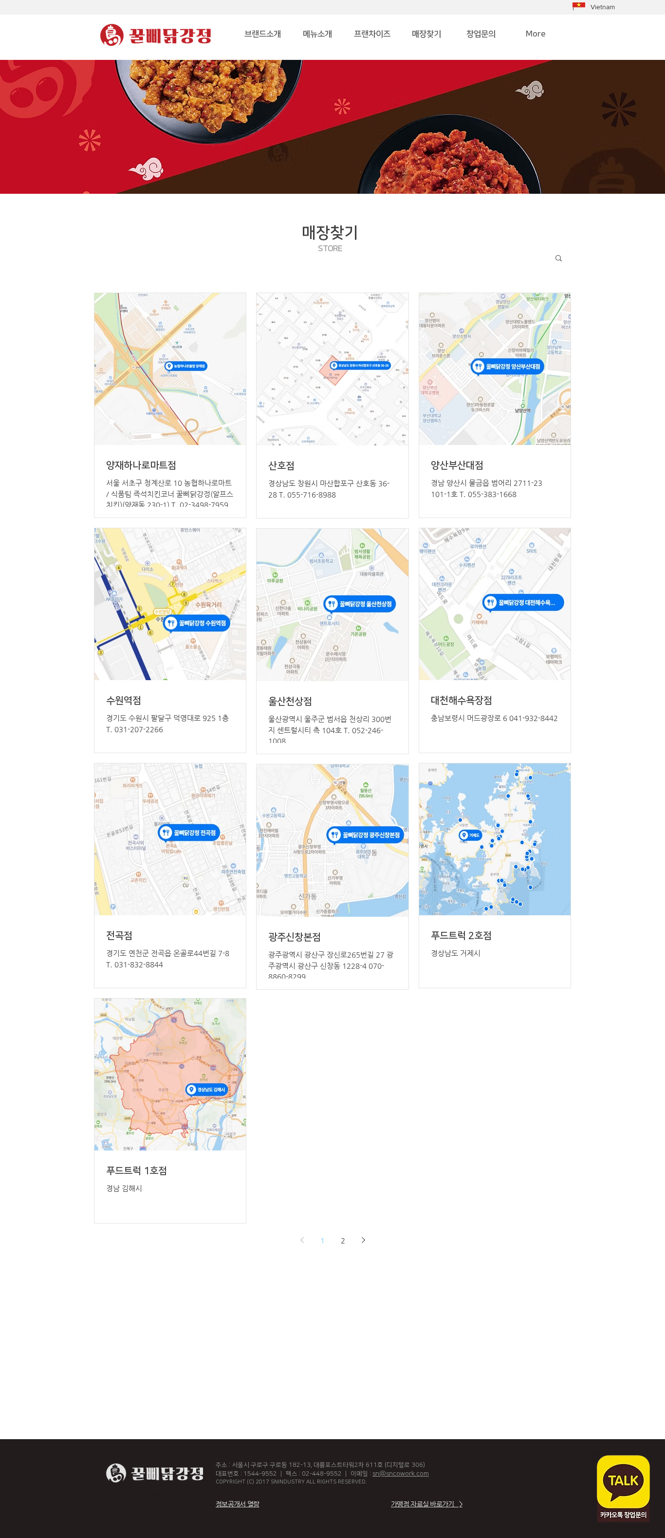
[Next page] (363, 1240)
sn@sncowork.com (400, 1473)
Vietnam (603, 7)
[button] (558, 259)
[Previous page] (302, 1240)
